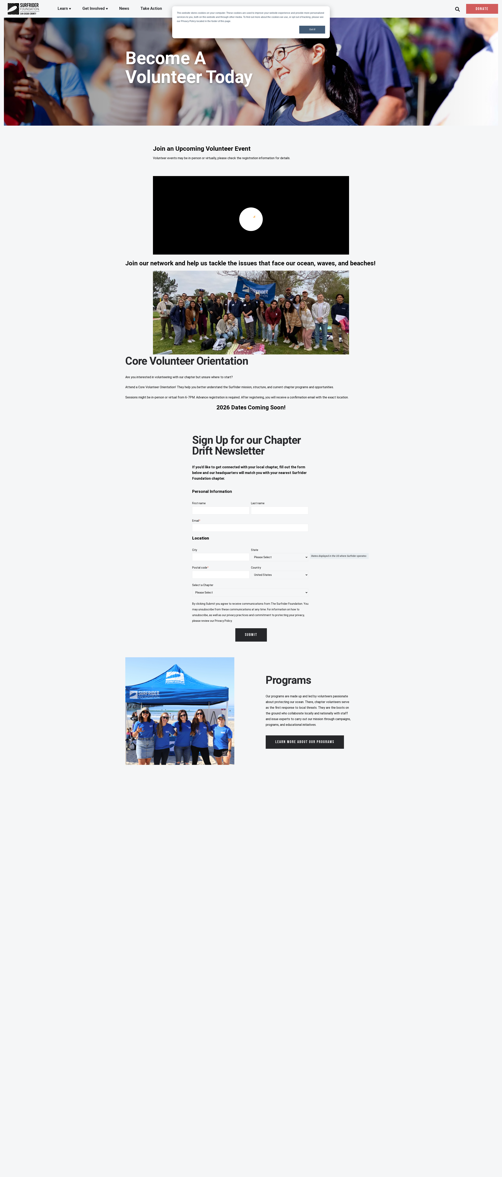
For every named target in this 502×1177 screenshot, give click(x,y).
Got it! (312, 29)
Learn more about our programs (304, 742)
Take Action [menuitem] (151, 8)
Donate (482, 9)
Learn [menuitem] (63, 8)
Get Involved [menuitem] (94, 8)
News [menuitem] (124, 8)
